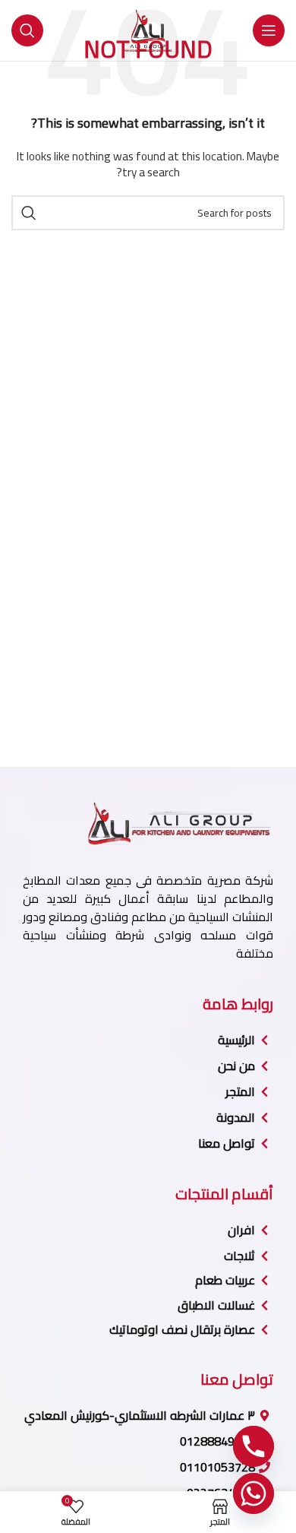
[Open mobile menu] (268, 30)
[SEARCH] (28, 212)
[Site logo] (148, 30)
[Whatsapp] (253, 1493)
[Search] (27, 30)
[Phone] (253, 1446)
